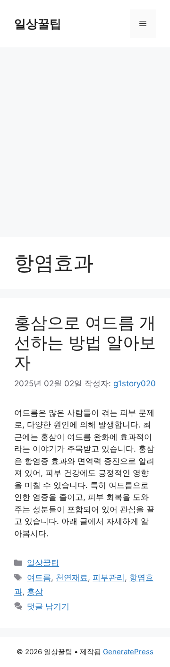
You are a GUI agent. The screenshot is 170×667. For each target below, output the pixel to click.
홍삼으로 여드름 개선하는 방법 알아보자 (85, 342)
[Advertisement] (85, 137)
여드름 (39, 577)
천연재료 (72, 577)
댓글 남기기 (48, 606)
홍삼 (35, 591)
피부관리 (109, 577)
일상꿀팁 (37, 24)
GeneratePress (128, 651)
